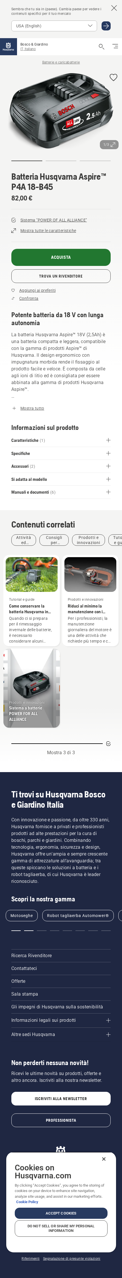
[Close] (104, 1159)
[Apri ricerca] (101, 47)
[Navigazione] (115, 47)
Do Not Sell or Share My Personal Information (61, 1228)
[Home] (8, 46)
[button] (113, 78)
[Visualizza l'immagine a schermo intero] (61, 111)
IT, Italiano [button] (28, 49)
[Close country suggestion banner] (114, 8)
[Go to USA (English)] (106, 25)
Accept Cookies (61, 1213)
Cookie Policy (27, 1202)
